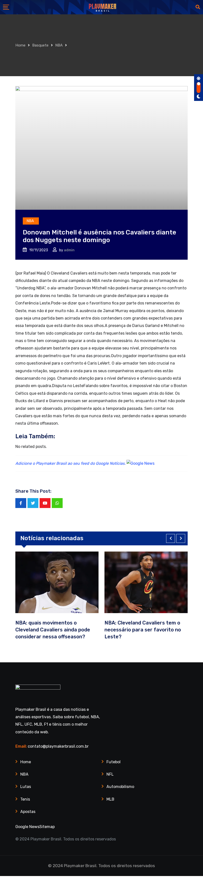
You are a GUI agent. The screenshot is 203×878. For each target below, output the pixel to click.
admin (69, 250)
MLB (110, 799)
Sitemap (47, 826)
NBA (59, 45)
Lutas (25, 786)
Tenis (25, 799)
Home (20, 45)
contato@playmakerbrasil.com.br (58, 746)
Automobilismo (120, 786)
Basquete (40, 45)
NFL (110, 774)
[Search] (198, 7)
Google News (27, 826)
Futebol (113, 762)
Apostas (27, 811)
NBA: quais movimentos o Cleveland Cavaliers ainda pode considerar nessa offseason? (52, 630)
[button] (170, 538)
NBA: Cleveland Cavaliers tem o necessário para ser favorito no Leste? (142, 630)
